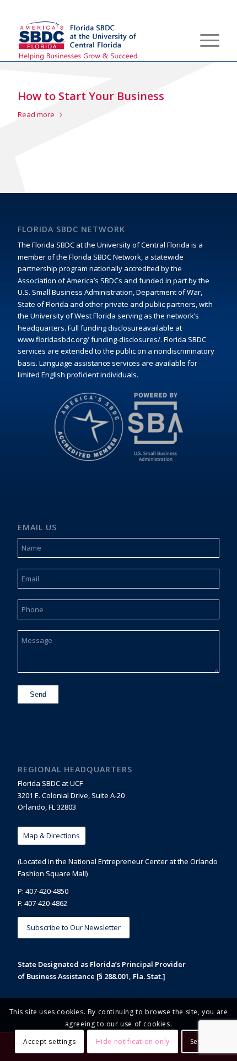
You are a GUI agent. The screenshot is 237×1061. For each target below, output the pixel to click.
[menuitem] (178, 39)
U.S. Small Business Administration (75, 292)
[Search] (178, 39)
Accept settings (49, 1041)
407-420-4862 (45, 903)
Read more (36, 114)
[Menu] (204, 39)
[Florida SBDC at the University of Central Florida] (98, 39)
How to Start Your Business (91, 96)
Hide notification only (133, 1041)
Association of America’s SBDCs (70, 280)
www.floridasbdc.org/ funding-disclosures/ (89, 339)
